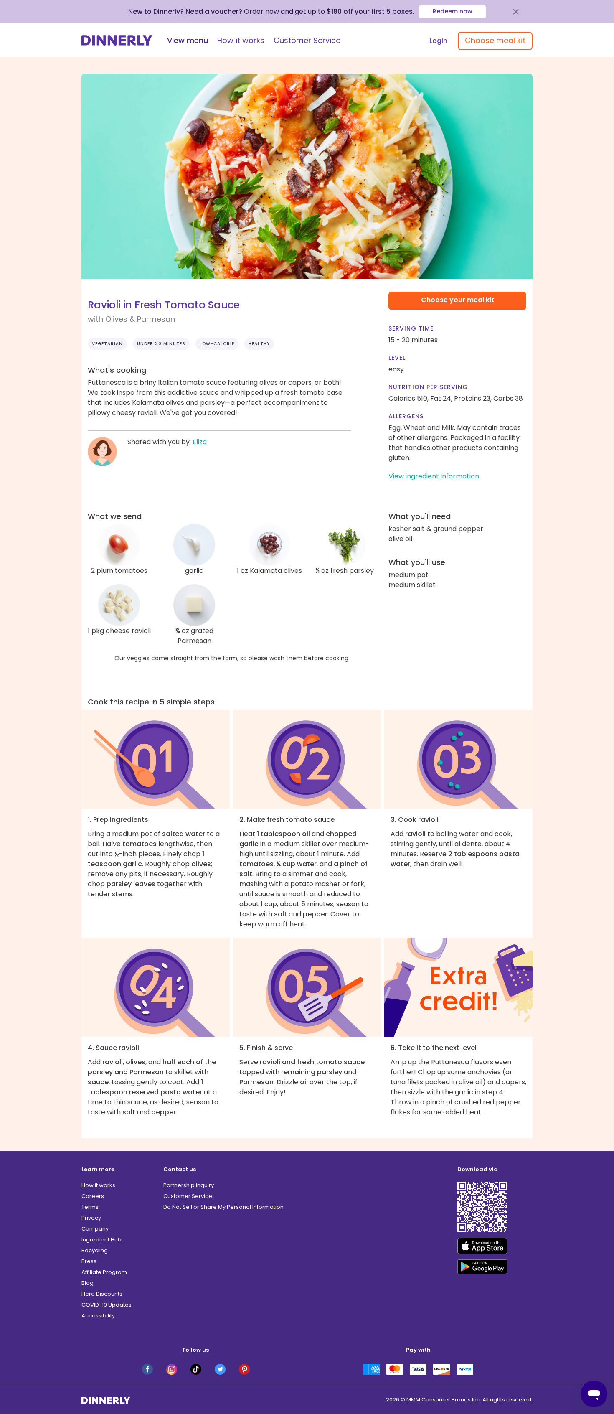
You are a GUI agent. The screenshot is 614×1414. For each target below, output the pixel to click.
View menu (187, 40)
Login (438, 41)
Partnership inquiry (188, 1185)
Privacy (91, 1218)
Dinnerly (116, 40)
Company (95, 1229)
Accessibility (98, 1316)
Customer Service (307, 40)
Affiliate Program (104, 1272)
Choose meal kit (495, 40)
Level (397, 358)
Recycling (94, 1250)
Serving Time (411, 328)
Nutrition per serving (428, 387)
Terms (90, 1207)
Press (88, 1261)
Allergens (406, 416)
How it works (240, 40)
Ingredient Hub (101, 1240)
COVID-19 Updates (106, 1305)
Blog (87, 1283)
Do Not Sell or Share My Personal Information (223, 1207)
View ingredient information (433, 476)
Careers (92, 1196)
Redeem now (452, 11)
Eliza (200, 442)
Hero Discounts (101, 1294)
